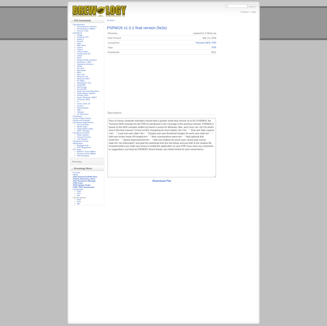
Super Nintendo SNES (87, 97)
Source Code (83, 31)
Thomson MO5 (83, 99)
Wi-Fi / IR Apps (83, 131)
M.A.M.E (80, 68)
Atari (79, 43)
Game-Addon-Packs (82, 118)
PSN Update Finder (82, 185)
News (75, 175)
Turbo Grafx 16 (83, 104)
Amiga (80, 35)
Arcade (80, 41)
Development (79, 24)
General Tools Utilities (86, 154)
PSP (79, 191)
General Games (84, 137)
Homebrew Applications (83, 122)
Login (253, 12)
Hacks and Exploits (81, 120)
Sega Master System (86, 93)
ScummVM (81, 89)
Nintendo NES (83, 79)
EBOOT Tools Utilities (86, 152)
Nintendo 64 (82, 77)
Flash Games (83, 135)
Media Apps (82, 127)
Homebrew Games (81, 133)
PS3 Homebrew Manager (84, 181)
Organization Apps (85, 129)
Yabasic (80, 112)
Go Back (110, 20)
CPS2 (79, 56)
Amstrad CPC (83, 37)
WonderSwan (83, 108)
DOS (79, 58)
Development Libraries (87, 27)
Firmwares (77, 116)
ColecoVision (82, 52)
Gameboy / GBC (84, 62)
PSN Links (78, 183)
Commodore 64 (83, 54)
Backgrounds (83, 145)
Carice (80, 47)
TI (78, 102)
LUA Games (82, 139)
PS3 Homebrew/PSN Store (85, 177)
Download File (162, 180)
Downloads (78, 189)
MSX (79, 72)
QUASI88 (81, 85)
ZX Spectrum (82, 114)
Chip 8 (80, 49)
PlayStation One (84, 83)
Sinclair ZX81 (83, 95)
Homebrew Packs (80, 141)
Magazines (78, 143)
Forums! (76, 173)
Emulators (77, 33)
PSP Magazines (84, 147)
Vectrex (80, 106)
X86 (79, 110)
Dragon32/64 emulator (87, 60)
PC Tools (77, 149)
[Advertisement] (87, 265)
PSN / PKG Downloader (84, 187)
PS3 (79, 193)
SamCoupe (82, 87)
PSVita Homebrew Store (84, 179)
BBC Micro (81, 45)
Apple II (80, 39)
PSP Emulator (83, 156)
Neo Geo (81, 74)
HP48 (79, 66)
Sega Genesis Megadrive (88, 91)
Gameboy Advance (85, 64)
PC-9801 (81, 81)
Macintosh (81, 70)
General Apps (83, 124)
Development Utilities (86, 29)
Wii (78, 195)
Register (245, 12)
